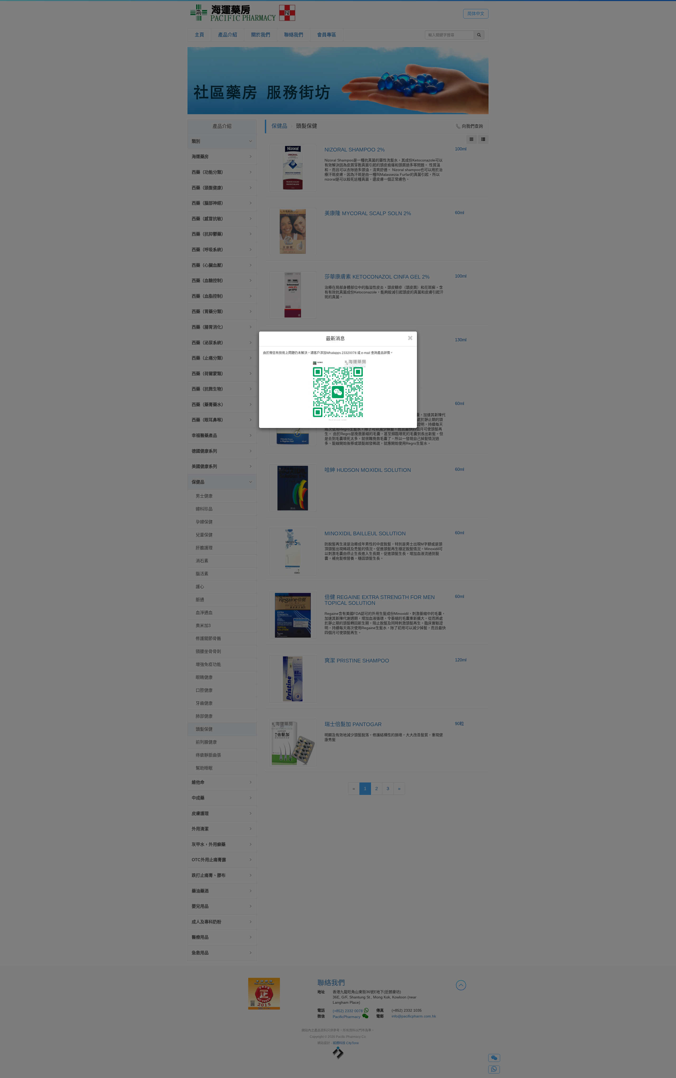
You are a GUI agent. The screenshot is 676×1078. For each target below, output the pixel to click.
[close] (410, 338)
